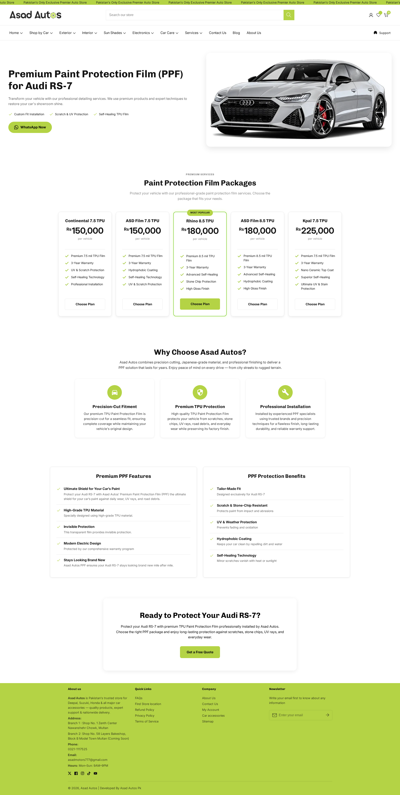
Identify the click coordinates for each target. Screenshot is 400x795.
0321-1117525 (77, 749)
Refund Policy (144, 709)
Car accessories (213, 715)
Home (14, 33)
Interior (87, 33)
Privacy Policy (144, 715)
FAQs (138, 698)
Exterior (65, 33)
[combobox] (200, 15)
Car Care (167, 33)
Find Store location (148, 704)
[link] (382, 32)
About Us (254, 33)
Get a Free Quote (200, 652)
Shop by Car (39, 33)
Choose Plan (85, 304)
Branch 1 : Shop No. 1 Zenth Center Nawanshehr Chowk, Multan (92, 725)
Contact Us (217, 33)
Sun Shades (113, 33)
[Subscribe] (327, 715)
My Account (210, 709)
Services (191, 33)
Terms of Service (147, 721)
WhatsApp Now (33, 127)
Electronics (141, 33)
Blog (236, 33)
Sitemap (208, 721)
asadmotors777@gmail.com (88, 759)
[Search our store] (289, 15)
